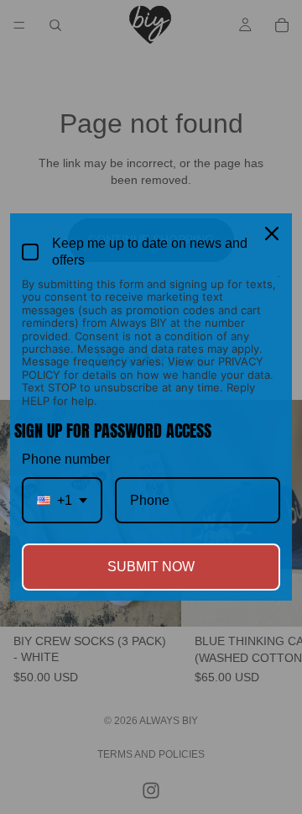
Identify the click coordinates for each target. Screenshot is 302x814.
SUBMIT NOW (151, 566)
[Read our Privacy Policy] (279, 286)
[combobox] (62, 500)
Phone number (66, 459)
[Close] (272, 233)
